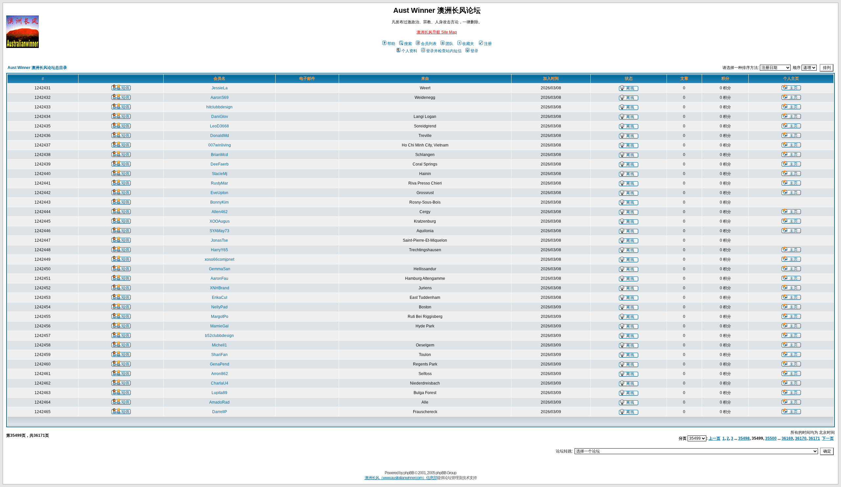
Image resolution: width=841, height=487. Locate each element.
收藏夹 (468, 43)
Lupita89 (219, 392)
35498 (744, 438)
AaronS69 (220, 97)
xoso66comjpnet (219, 259)
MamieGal (219, 326)
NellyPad (219, 307)
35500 (771, 438)
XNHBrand (219, 288)
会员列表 (429, 43)
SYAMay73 (219, 231)
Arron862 (219, 373)
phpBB (408, 473)
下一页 (828, 438)
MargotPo (219, 316)
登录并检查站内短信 (444, 51)
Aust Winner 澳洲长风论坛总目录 (37, 67)
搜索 (408, 43)
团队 (449, 43)
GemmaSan (219, 269)
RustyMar (219, 183)
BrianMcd (219, 154)
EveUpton (219, 192)
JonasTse (219, 240)
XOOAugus (220, 221)
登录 (474, 51)
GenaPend (219, 364)
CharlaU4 (219, 383)
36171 (814, 438)
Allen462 (220, 212)
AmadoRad (219, 402)
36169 (787, 438)
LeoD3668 (219, 126)
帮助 (391, 43)
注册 (488, 43)
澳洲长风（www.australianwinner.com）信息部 (401, 478)
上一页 (714, 438)
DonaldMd (219, 135)
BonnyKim (219, 202)
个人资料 (409, 51)
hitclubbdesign (219, 107)
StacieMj (219, 173)
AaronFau (219, 278)
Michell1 (219, 345)
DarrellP (219, 412)
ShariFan (219, 354)
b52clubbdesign (219, 335)
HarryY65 (219, 250)
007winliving (219, 145)
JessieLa (220, 88)
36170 (801, 438)
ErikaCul (219, 297)
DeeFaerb (220, 164)
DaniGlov (219, 116)
